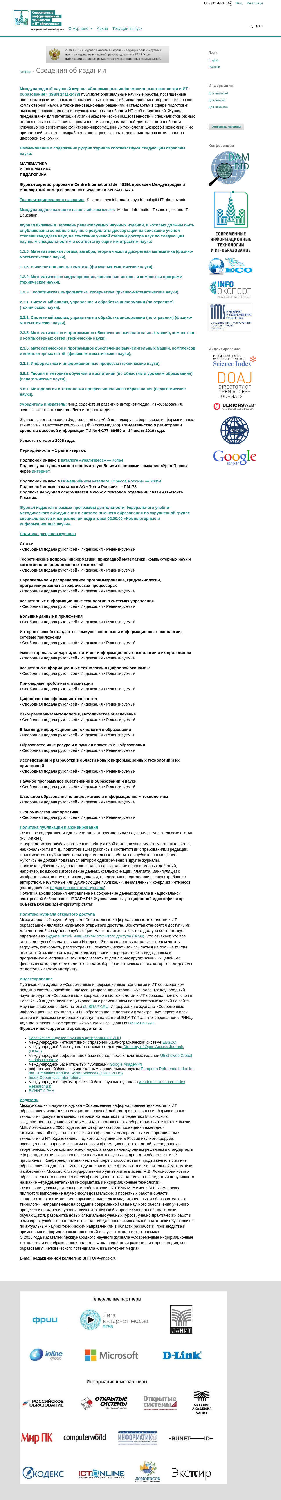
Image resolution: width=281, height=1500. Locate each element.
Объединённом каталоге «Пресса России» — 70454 (111, 481)
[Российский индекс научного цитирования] (235, 361)
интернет (40, 471)
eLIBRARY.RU (95, 1006)
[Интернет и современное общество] (230, 330)
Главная (25, 71)
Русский (214, 67)
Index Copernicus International (55, 1077)
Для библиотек (218, 107)
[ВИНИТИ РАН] (235, 431)
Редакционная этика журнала (77, 888)
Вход (239, 3)
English (214, 60)
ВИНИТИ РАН (41, 1091)
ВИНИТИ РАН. (141, 1023)
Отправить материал (226, 126)
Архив (102, 28)
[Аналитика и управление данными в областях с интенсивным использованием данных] (230, 185)
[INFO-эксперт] (230, 298)
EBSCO (169, 1042)
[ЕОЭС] (230, 274)
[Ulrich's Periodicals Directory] (235, 407)
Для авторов (217, 100)
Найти (258, 26)
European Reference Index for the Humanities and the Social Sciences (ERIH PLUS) (111, 1071)
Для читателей (218, 93)
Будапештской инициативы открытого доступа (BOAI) (95, 936)
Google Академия (126, 1064)
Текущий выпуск (127, 28)
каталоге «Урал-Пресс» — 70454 (92, 460)
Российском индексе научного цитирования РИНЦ (75, 1038)
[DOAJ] (235, 385)
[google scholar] (235, 459)
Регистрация (255, 3)
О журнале (79, 28)
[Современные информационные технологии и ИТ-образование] (230, 253)
